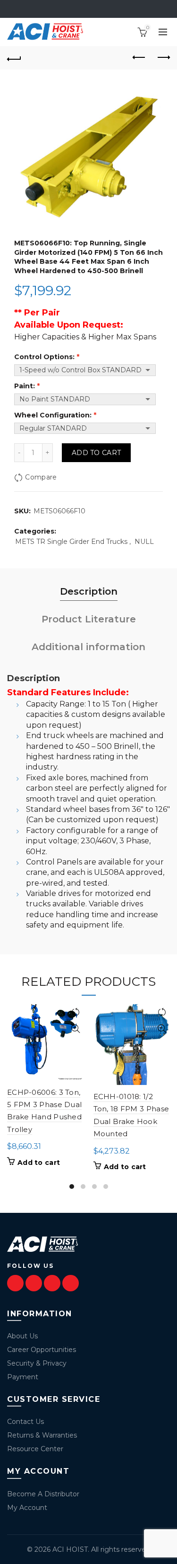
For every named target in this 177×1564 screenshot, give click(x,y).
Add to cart (96, 452)
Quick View (75, 1029)
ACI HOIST (70, 1549)
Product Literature (89, 619)
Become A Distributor (43, 1494)
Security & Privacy (37, 1363)
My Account (27, 1507)
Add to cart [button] (38, 1162)
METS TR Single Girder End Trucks (71, 541)
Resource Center (35, 1449)
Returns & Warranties (42, 1435)
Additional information (88, 646)
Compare (41, 477)
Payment (22, 1377)
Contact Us (25, 1421)
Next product (163, 57)
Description (89, 591)
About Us (22, 1336)
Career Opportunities (41, 1349)
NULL (144, 541)
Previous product (139, 57)
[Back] (14, 57)
